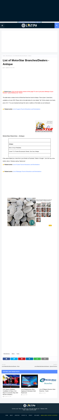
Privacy (30, 415)
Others (13, 353)
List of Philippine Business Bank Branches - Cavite (47, 390)
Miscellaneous (9, 55)
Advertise (17, 415)
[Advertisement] (29, 11)
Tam (5, 67)
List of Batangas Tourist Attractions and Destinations (27, 171)
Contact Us (24, 415)
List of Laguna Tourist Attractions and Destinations (26, 109)
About (11, 415)
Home (4, 55)
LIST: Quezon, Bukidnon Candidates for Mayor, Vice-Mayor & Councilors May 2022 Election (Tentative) (10, 392)
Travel (18, 353)
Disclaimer (36, 415)
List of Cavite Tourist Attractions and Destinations (26, 164)
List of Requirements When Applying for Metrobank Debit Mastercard (28, 391)
